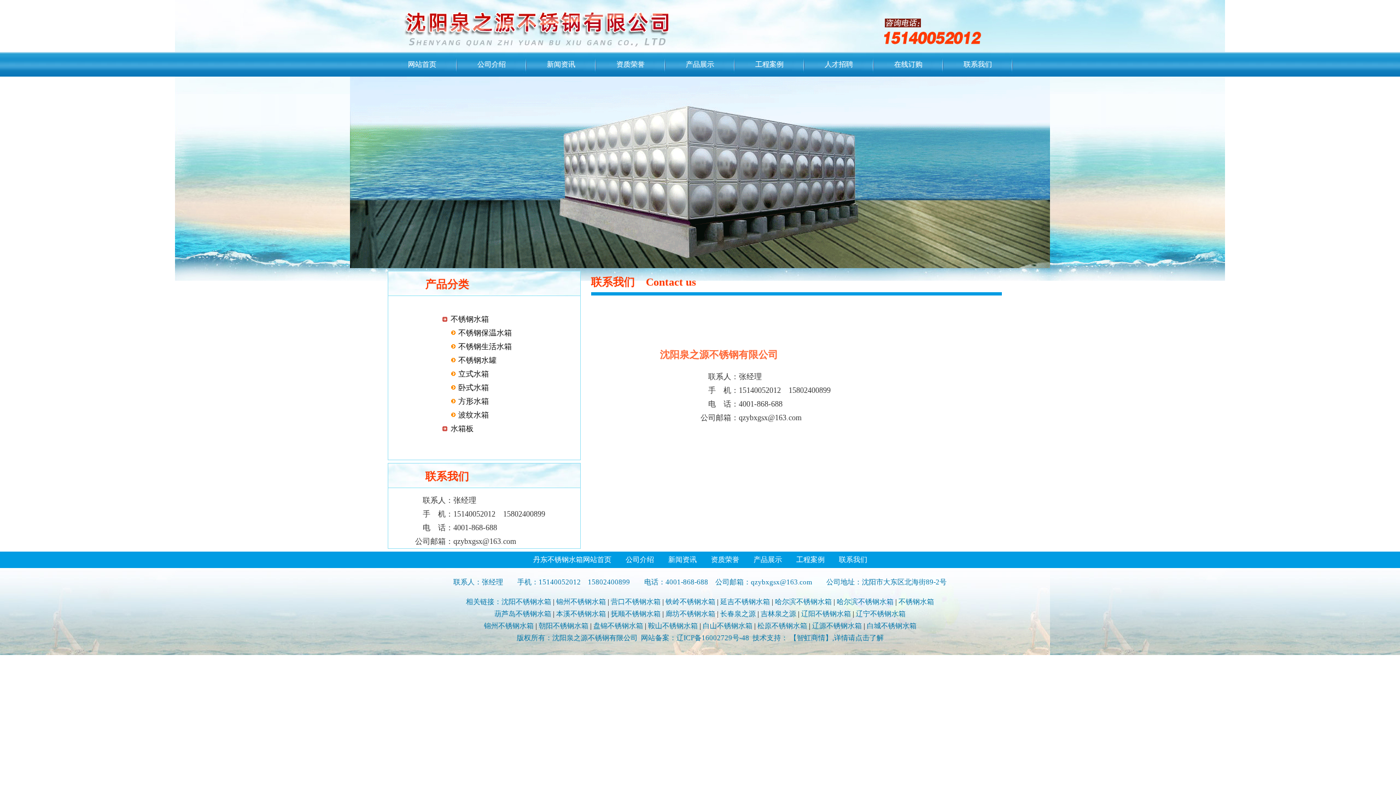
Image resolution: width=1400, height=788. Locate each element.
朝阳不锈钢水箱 (563, 626)
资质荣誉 (630, 64)
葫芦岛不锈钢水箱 (522, 614)
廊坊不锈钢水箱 (690, 614)
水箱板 (462, 429)
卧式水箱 (472, 388)
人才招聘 (839, 64)
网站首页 (422, 64)
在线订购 (908, 64)
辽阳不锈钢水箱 (826, 614)
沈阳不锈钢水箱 (526, 602)
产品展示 (700, 64)
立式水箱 (472, 374)
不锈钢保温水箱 (484, 333)
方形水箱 (472, 401)
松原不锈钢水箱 (782, 626)
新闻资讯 (561, 64)
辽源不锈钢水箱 (837, 626)
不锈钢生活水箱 (484, 347)
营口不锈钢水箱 (636, 602)
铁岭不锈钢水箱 (690, 602)
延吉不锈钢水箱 (745, 602)
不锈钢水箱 (470, 319)
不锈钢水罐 (476, 360)
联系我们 (978, 64)
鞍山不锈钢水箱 (673, 626)
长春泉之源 (738, 614)
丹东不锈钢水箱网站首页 (572, 559)
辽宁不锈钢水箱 (881, 614)
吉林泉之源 (778, 614)
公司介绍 (491, 64)
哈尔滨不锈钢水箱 (803, 602)
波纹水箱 (472, 415)
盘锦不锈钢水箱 (618, 626)
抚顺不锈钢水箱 (636, 614)
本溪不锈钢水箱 (581, 614)
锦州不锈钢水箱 (581, 602)
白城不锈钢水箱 (892, 626)
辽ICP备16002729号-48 (712, 638)
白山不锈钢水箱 (727, 626)
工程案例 (769, 64)
